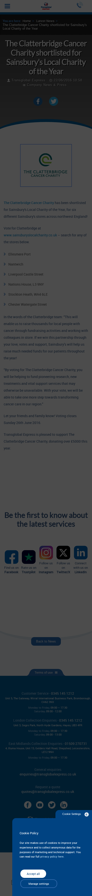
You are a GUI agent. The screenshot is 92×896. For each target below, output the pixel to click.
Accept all (33, 874)
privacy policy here (52, 856)
